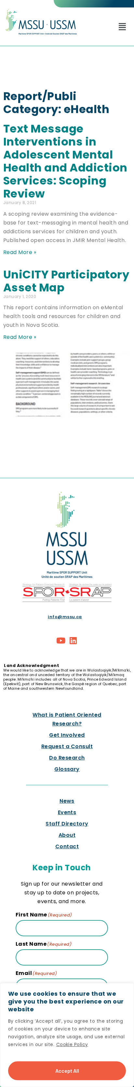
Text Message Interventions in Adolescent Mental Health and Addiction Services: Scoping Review (65, 161)
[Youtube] (61, 640)
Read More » (19, 252)
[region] (67, 1035)
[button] (122, 26)
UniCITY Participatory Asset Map (66, 281)
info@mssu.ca (65, 617)
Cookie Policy (72, 1044)
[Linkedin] (73, 640)
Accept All (67, 1071)
